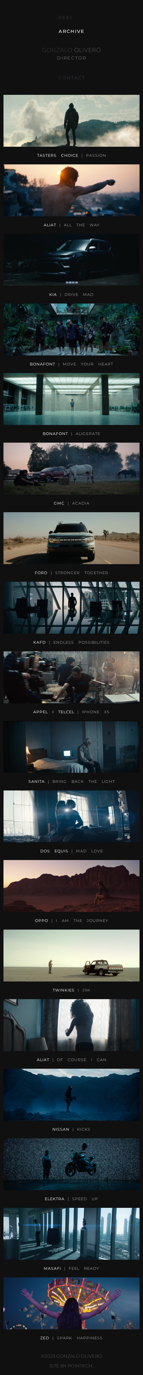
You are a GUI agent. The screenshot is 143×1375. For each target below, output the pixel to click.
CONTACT (71, 77)
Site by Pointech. (71, 1365)
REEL (66, 17)
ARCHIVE (72, 31)
